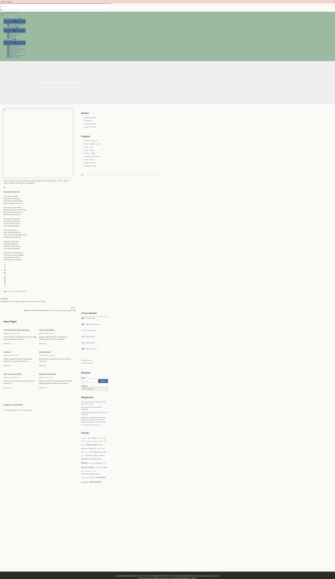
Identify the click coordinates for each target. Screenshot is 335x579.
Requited (71, 86)
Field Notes (88, 121)
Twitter (92, 477)
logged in (15, 410)
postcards (91, 463)
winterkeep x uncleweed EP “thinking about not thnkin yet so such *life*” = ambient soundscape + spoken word (93, 420)
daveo (105, 441)
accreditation (84, 438)
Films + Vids (89, 147)
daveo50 (83, 445)
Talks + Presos (89, 159)
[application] (20, 18)
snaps (104, 463)
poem (13, 291)
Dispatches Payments (16, 24)
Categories (84, 386)
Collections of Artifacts (92, 156)
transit (83, 471)
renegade (98, 463)
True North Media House (90, 474)
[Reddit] (37, 272)
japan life (103, 452)
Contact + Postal (15, 33)
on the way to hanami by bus (90, 425)
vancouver (95, 481)
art (89, 438)
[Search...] (55, 6)
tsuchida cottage (85, 477)
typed (17, 291)
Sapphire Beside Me (47, 374)
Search (103, 381)
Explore (83, 377)
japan (96, 452)
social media (87, 467)
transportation (88, 471)
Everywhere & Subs (9, 27)
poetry (84, 463)
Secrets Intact (45, 352)
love (8, 291)
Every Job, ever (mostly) (17, 49)
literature (88, 455)
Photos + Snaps (90, 153)
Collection (100, 441)
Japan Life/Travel (90, 127)
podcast (93, 459)
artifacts (94, 438)
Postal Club (13, 35)
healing (98, 448)
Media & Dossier (8, 40)
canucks (83, 441)
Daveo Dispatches (91, 117)
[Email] (37, 281)
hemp (102, 448)
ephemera (84, 448)
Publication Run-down (16, 55)
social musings (98, 467)
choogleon (95, 441)
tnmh (105, 467)
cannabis (103, 438)
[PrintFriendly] (37, 284)
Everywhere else (86, 360)
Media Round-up (15, 50)
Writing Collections (91, 141)
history (82, 452)
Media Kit (12, 53)
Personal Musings (90, 124)
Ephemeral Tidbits (91, 166)
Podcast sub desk (87, 363)
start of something (46, 330)
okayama (102, 455)
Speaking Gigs (14, 57)
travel (94, 471)
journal (83, 455)
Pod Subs (12, 36)
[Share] (37, 286)
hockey (87, 452)
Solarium (7, 352)
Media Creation (14, 52)
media (95, 455)
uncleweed (100, 477)
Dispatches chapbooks (11, 18)
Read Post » (7, 343)
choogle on (89, 441)
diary (101, 445)
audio (99, 438)
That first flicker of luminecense (16, 330)
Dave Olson (92, 444)
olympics (85, 459)
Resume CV (13, 47)
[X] (37, 264)
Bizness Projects (90, 163)
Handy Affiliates (14, 26)
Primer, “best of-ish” (16, 46)
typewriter (23, 291)
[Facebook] (37, 278)
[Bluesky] (37, 270)
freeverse (92, 448)
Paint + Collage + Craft (92, 144)
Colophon (12, 38)
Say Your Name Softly (12, 374)
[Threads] (37, 267)
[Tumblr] (37, 275)
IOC (91, 452)
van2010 (84, 482)
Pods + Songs (89, 150)
